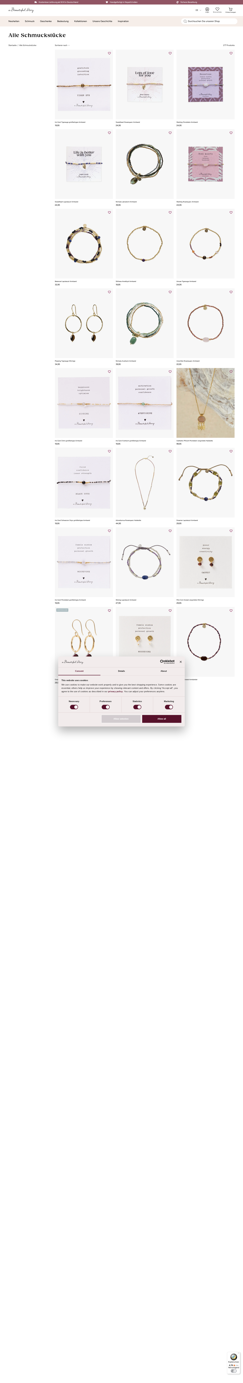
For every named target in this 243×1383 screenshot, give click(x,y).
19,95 (57, 125)
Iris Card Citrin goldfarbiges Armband (68, 441)
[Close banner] (181, 662)
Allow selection (121, 719)
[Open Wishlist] (217, 9)
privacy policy (115, 691)
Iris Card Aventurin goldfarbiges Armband (131, 441)
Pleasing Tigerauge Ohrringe (65, 361)
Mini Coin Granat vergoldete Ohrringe (190, 600)
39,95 (118, 205)
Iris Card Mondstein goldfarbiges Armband (70, 600)
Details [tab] (121, 671)
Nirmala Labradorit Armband (126, 202)
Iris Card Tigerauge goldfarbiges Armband (70, 122)
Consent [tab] (79, 671)
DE (197, 10)
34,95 (57, 364)
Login (209, 10)
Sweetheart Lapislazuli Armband (66, 202)
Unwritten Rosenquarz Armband (188, 361)
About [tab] (164, 671)
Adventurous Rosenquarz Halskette (128, 520)
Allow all (162, 719)
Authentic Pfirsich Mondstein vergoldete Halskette (194, 441)
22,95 (178, 364)
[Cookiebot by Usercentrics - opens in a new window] (162, 662)
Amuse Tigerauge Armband (186, 281)
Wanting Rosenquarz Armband (187, 202)
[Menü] (238, 1353)
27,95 (118, 603)
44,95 (118, 523)
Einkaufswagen (231, 10)
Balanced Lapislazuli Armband (66, 281)
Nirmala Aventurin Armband (126, 361)
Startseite (12, 45)
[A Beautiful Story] (23, 10)
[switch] (106, 707)
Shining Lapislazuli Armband (126, 600)
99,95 (178, 444)
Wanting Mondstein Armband (187, 122)
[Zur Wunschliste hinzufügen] (109, 53)
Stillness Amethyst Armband (126, 281)
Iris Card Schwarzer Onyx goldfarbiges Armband (72, 520)
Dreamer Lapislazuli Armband (187, 520)
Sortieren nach (61, 45)
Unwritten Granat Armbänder (186, 680)
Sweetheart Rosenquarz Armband (128, 122)
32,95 (57, 285)
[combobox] (209, 21)
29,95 (178, 523)
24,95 (118, 125)
